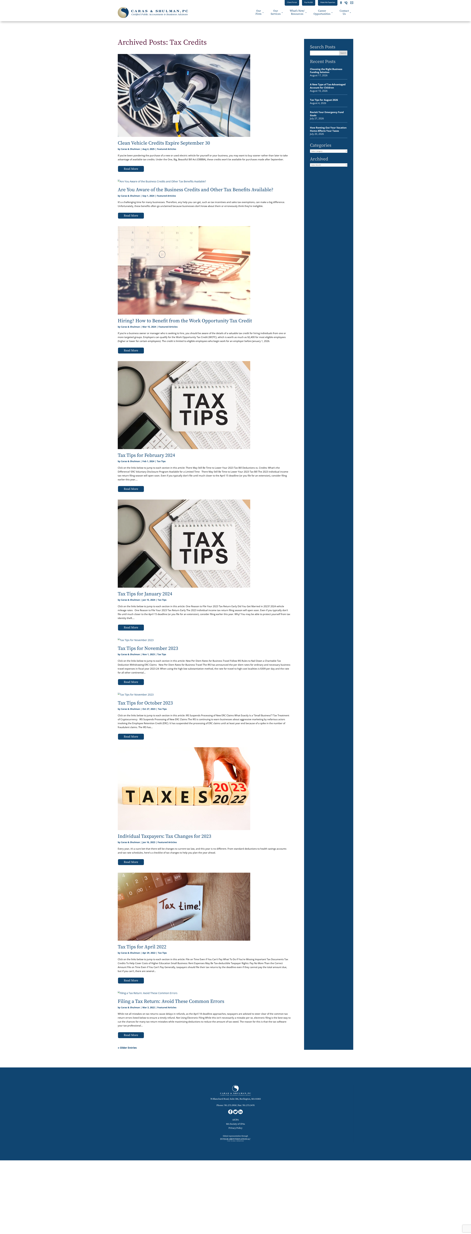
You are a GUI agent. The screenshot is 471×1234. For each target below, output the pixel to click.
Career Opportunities (322, 12)
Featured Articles (166, 149)
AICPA (235, 1119)
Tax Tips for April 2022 (142, 947)
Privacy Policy (235, 1128)
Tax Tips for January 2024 (145, 594)
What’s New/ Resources (297, 12)
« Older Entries (127, 1047)
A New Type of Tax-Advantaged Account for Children (328, 86)
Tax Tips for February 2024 (146, 455)
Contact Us (344, 12)
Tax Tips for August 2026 (324, 100)
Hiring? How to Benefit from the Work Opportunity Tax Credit (185, 321)
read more (131, 169)
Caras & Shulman (130, 149)
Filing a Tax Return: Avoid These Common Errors (171, 1001)
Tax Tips (161, 461)
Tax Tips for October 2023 (145, 703)
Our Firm (258, 12)
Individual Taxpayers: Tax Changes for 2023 (164, 836)
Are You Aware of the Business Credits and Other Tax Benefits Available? (195, 190)
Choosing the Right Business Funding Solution (326, 70)
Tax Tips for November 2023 (148, 648)
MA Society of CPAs (235, 1124)
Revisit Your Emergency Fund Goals (327, 113)
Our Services (276, 12)
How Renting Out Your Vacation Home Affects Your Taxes (328, 129)
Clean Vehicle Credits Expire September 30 (164, 143)
